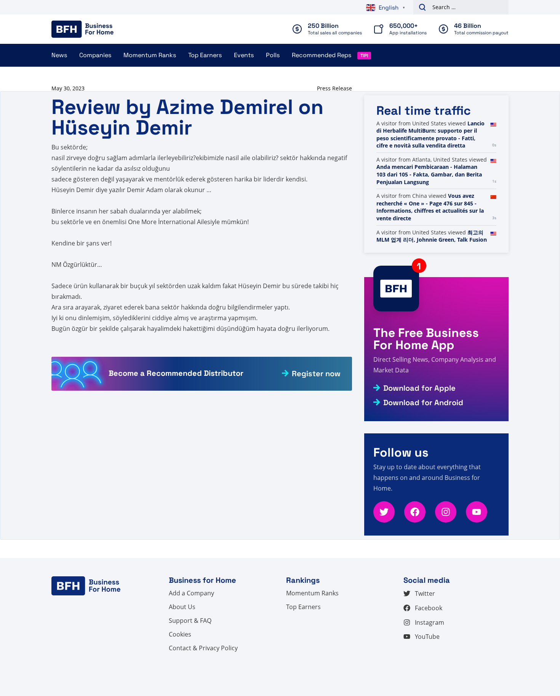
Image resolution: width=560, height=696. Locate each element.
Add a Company (191, 593)
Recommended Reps (321, 55)
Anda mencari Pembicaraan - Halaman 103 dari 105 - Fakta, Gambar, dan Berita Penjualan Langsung (429, 174)
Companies (95, 55)
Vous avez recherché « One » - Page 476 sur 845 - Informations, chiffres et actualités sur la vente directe (430, 207)
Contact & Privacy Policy (203, 648)
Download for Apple (419, 388)
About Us (182, 607)
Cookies (180, 634)
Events (244, 55)
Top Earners (205, 55)
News (59, 55)
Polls (273, 55)
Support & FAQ (190, 620)
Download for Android (423, 402)
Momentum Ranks (149, 55)
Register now (316, 373)
